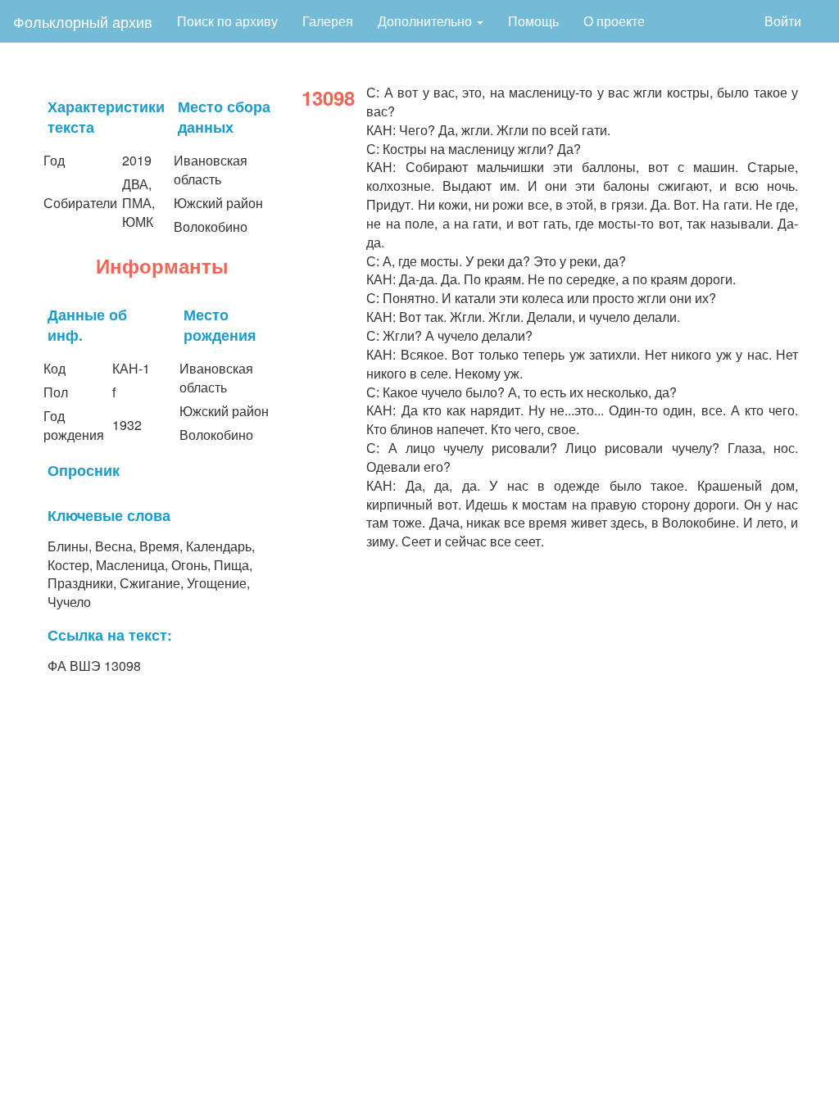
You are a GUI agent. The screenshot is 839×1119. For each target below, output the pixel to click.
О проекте (614, 20)
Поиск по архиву (227, 20)
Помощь (533, 20)
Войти (782, 20)
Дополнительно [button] (426, 20)
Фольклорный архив (82, 21)
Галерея (327, 20)
